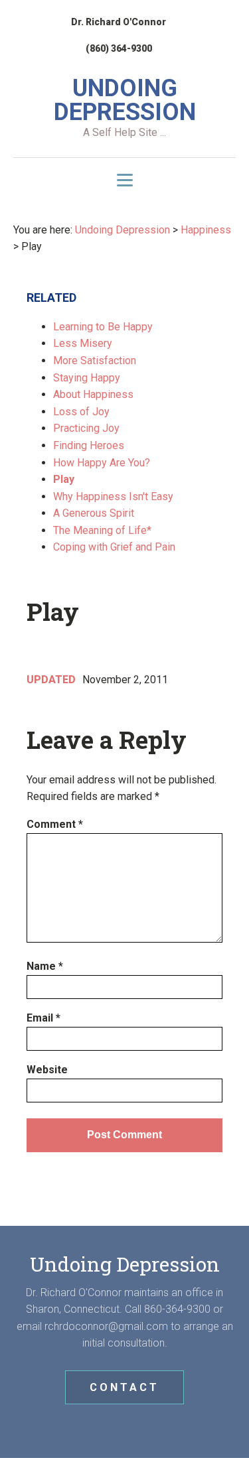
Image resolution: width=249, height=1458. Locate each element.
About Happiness (93, 394)
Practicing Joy (86, 428)
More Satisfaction (94, 360)
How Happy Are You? (101, 462)
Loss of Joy (81, 411)
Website (47, 1069)
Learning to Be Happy (103, 326)
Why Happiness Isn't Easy (113, 496)
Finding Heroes (88, 445)
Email (43, 1018)
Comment (55, 824)
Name (45, 966)
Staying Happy (86, 377)
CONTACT (124, 1387)
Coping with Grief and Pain (114, 547)
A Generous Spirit (93, 513)
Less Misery (82, 343)
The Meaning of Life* (102, 530)
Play (63, 479)
